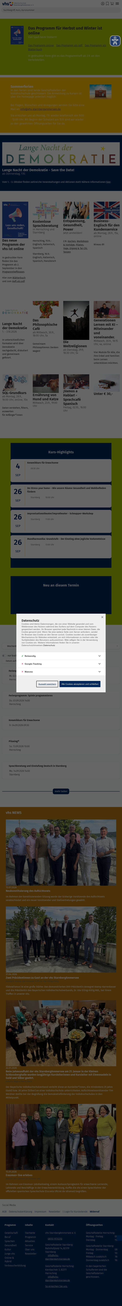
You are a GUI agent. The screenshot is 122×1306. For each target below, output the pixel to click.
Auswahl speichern (47, 684)
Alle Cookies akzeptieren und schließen (79, 684)
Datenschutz (49, 645)
